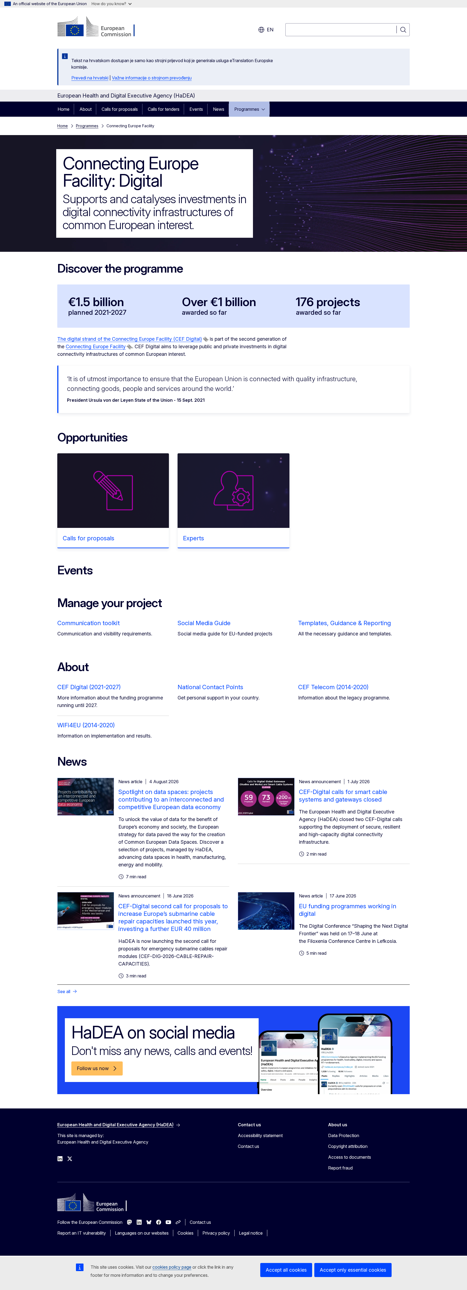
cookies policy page (171, 1267)
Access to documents (349, 1157)
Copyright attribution (348, 1146)
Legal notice (251, 1233)
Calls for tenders (163, 109)
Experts (193, 538)
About (85, 109)
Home (63, 109)
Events (196, 109)
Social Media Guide (204, 622)
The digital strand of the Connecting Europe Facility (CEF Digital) (129, 339)
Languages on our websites (142, 1233)
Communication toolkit (88, 622)
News (218, 109)
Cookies (186, 1233)
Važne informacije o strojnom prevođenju (152, 78)
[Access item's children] (264, 109)
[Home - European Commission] (101, 27)
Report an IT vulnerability (81, 1233)
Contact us (248, 1146)
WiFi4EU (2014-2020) (86, 725)
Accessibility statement (260, 1135)
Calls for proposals (120, 109)
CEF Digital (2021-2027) (89, 687)
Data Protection (343, 1135)
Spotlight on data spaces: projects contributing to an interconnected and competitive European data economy (171, 799)
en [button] (270, 29)
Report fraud (340, 1168)
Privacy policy (216, 1233)
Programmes (246, 109)
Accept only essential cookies (353, 1270)
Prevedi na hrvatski (89, 78)
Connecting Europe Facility (96, 346)
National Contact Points (210, 687)
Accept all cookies (286, 1270)
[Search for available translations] (205, 339)
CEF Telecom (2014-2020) (333, 687)
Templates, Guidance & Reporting (344, 622)
